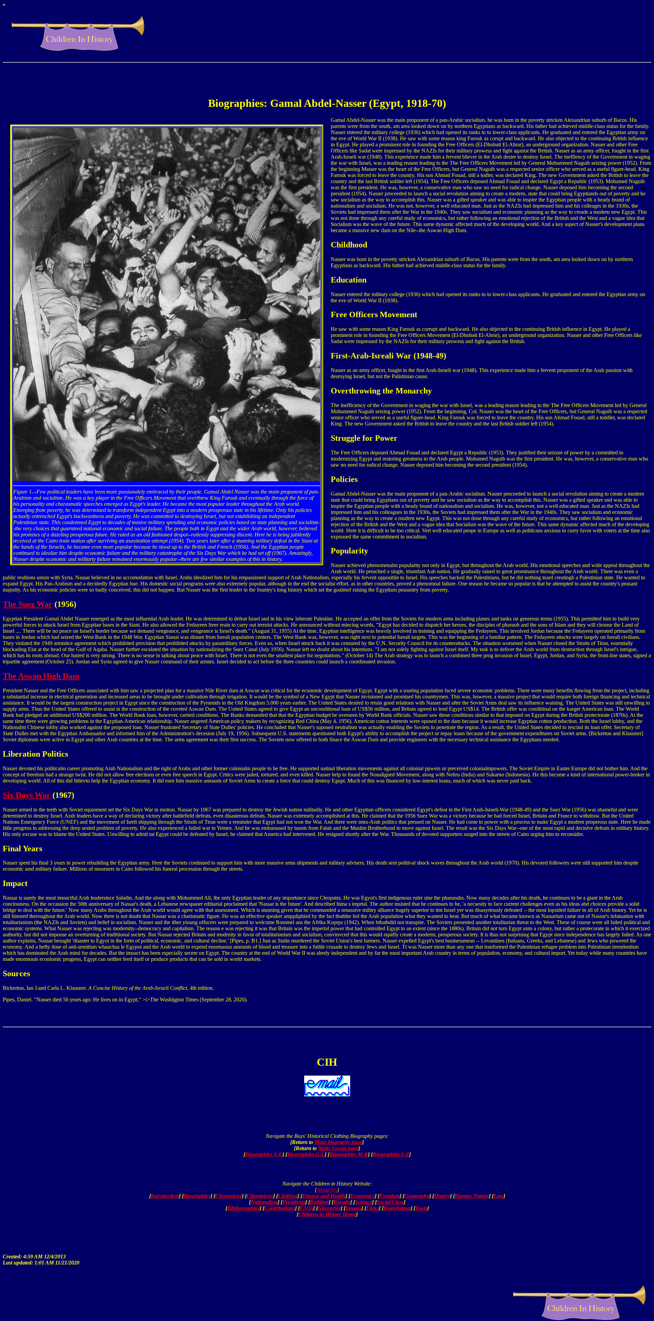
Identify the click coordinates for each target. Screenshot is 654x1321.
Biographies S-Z (391, 1154)
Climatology (260, 1196)
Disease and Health (323, 1196)
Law (498, 1196)
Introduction (165, 1196)
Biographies (197, 1196)
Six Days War (26, 795)
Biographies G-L (306, 1154)
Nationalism (264, 1202)
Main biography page (338, 1142)
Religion (319, 1202)
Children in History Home (327, 1214)
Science (363, 1202)
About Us (327, 1190)
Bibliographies (243, 1208)
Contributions (279, 1208)
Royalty (341, 1202)
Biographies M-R (348, 1154)
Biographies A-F (263, 1154)
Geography (416, 1196)
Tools (421, 1208)
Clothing (287, 1196)
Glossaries (329, 1208)
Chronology (228, 1196)
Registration (397, 1208)
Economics (362, 1196)
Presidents (293, 1202)
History (442, 1196)
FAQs (306, 1208)
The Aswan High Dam (41, 676)
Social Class (390, 1202)
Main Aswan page (338, 1148)
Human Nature (472, 1196)
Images (353, 1208)
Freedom (389, 1196)
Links (372, 1208)
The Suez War (27, 604)
